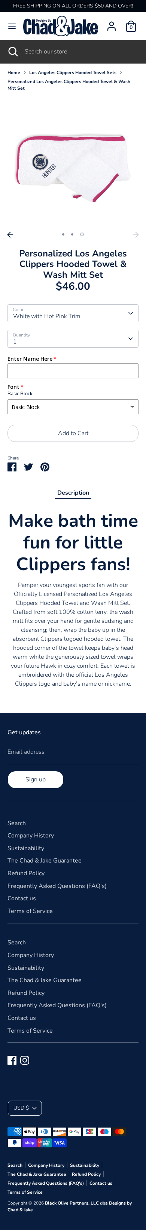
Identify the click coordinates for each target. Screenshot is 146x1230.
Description (73, 493)
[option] (73, 162)
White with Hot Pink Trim (46, 316)
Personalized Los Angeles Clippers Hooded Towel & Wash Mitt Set (68, 85)
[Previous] (10, 235)
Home (13, 73)
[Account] (111, 23)
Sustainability (25, 848)
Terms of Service (30, 911)
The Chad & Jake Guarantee (44, 861)
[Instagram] (24, 1060)
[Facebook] (11, 1060)
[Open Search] (12, 51)
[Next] (136, 235)
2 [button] (72, 234)
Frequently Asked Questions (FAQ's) (57, 886)
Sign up (35, 779)
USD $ (21, 1107)
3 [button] (82, 234)
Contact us (21, 898)
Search (16, 823)
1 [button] (63, 234)
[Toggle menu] (11, 26)
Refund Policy (26, 873)
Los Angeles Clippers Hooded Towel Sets (72, 73)
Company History (30, 835)
